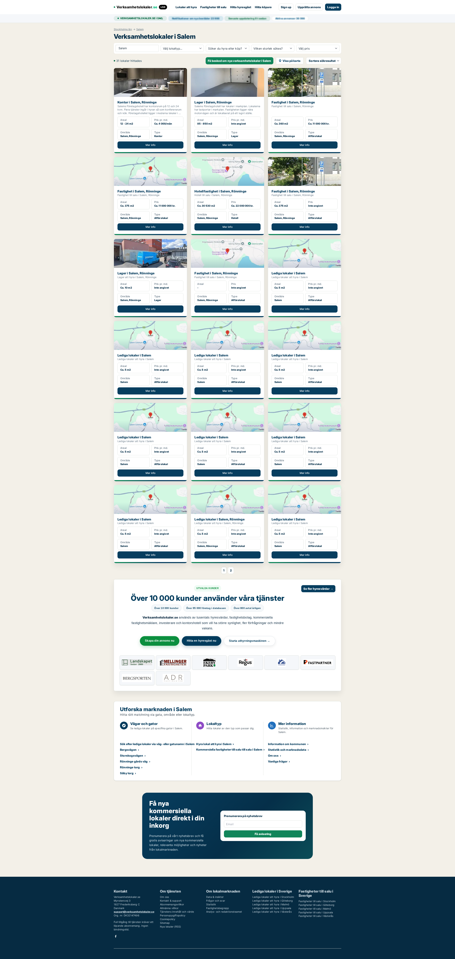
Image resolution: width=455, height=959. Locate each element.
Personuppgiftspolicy (172, 915)
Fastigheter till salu (213, 7)
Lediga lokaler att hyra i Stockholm (273, 896)
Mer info (151, 144)
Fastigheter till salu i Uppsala (316, 912)
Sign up (286, 7)
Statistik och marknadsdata (287, 749)
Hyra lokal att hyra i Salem (213, 744)
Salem (140, 29)
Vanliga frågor (278, 761)
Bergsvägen (128, 749)
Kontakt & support (170, 900)
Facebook (116, 936)
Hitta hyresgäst (240, 7)
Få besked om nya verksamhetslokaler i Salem (239, 61)
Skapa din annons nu (159, 640)
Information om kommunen (287, 744)
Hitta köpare (263, 7)
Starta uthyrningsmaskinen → (249, 640)
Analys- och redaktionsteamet (224, 911)
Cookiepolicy (167, 919)
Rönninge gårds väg (134, 761)
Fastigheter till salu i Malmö (315, 908)
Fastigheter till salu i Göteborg (316, 904)
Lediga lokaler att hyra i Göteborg (272, 900)
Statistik (211, 904)
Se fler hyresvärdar (318, 588)
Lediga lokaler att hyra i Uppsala (271, 908)
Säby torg (126, 773)
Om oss (273, 755)
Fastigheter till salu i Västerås (316, 915)
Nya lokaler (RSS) (170, 926)
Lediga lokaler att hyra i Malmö (270, 904)
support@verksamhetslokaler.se (134, 911)
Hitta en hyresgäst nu (201, 640)
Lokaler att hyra (186, 7)
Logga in (333, 7)
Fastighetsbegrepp (217, 908)
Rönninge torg (130, 767)
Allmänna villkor (169, 908)
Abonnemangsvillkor (172, 904)
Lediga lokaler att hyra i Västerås (272, 911)
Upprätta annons (309, 7)
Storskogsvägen (131, 755)
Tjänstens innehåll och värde (177, 911)
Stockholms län (123, 29)
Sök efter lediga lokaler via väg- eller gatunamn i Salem (157, 744)
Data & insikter (215, 896)
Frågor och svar (215, 900)
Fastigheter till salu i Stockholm (317, 901)
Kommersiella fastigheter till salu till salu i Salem (229, 749)
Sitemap (165, 922)
